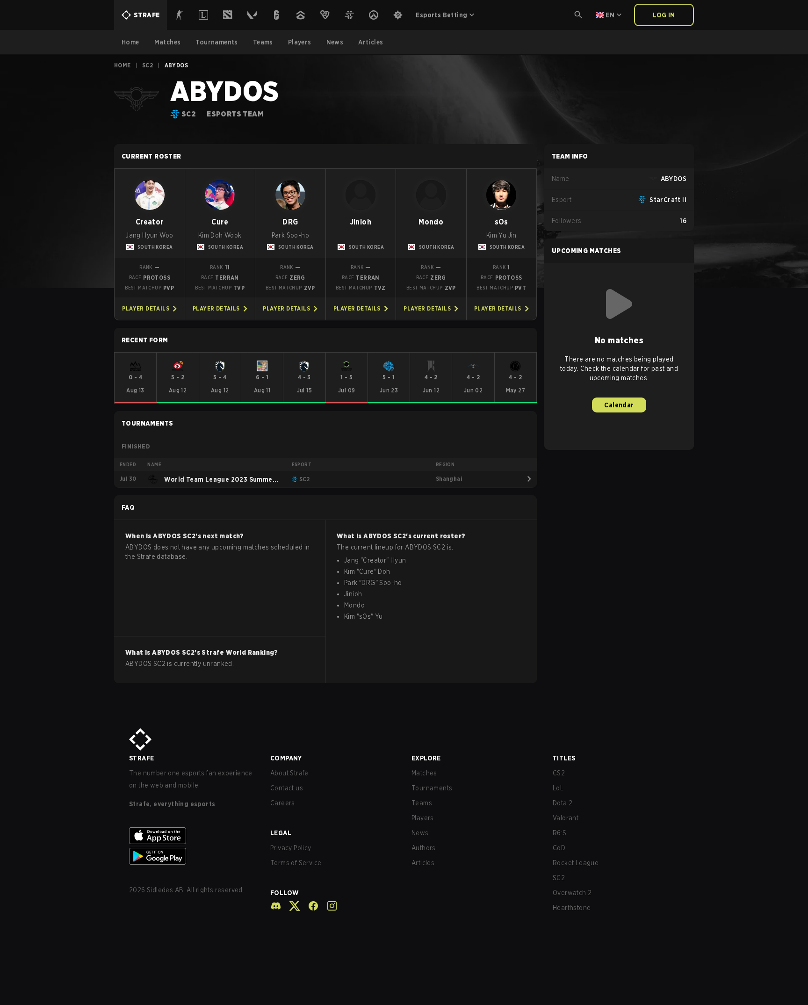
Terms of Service (295, 863)
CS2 (559, 773)
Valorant (565, 818)
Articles (422, 863)
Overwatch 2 (572, 893)
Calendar (619, 405)
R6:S (560, 833)
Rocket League (576, 863)
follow (284, 893)
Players (422, 818)
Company (286, 758)
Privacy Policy (290, 848)
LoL (558, 788)
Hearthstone (572, 907)
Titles (564, 758)
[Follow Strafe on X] (290, 905)
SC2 (147, 65)
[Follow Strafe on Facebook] (309, 905)
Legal (280, 833)
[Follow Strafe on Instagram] (328, 905)
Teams (421, 803)
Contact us (286, 788)
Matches (424, 773)
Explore (426, 758)
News (420, 833)
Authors (423, 848)
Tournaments (431, 788)
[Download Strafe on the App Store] (192, 835)
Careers (282, 803)
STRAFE (141, 758)
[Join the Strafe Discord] (275, 905)
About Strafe (289, 773)
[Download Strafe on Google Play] (192, 856)
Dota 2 (562, 803)
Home (122, 65)
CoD (559, 848)
